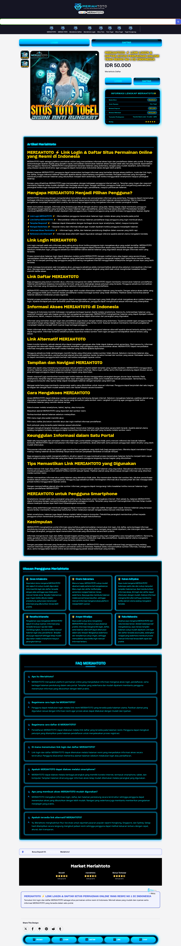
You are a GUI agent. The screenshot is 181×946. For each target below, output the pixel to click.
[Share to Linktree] (39, 929)
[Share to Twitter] (26, 929)
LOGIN (54, 42)
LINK (118, 940)
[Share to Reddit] (53, 929)
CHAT (145, 940)
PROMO (39, 940)
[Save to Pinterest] (46, 929)
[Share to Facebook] (33, 929)
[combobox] (88, 21)
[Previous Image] (32, 86)
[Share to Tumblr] (60, 929)
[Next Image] (97, 86)
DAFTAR (126, 42)
